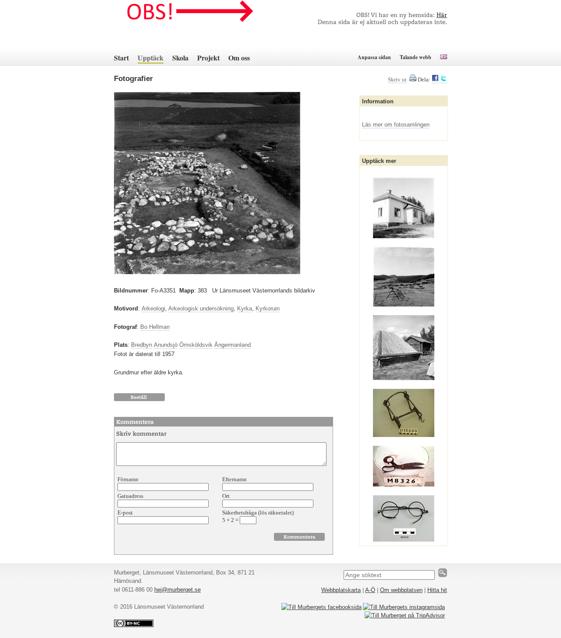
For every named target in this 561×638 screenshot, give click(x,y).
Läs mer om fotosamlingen (396, 124)
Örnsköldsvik (196, 345)
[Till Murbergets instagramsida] (404, 607)
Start (121, 58)
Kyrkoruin (268, 308)
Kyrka (244, 308)
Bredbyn (141, 345)
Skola (180, 58)
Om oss (239, 58)
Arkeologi (153, 308)
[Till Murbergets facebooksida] (321, 607)
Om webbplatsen (401, 590)
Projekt (208, 58)
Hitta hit (437, 590)
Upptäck (150, 58)
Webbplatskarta (341, 590)
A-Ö (370, 590)
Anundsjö (166, 345)
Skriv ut (397, 79)
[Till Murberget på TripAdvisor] (405, 615)
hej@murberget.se (177, 589)
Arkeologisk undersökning (201, 308)
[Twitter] (443, 79)
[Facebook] (435, 79)
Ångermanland (232, 345)
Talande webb (415, 57)
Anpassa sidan (374, 57)
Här (442, 15)
